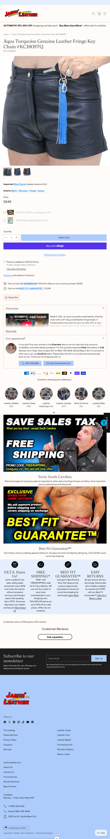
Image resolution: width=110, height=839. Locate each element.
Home (5, 34)
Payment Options (65, 749)
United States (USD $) (17, 828)
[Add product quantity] (16, 238)
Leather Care (63, 735)
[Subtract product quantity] (6, 238)
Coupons (7, 744)
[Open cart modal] (99, 13)
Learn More (73, 595)
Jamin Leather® (27, 833)
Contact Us (8, 772)
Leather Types (64, 730)
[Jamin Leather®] (21, 13)
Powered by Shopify (44, 833)
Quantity (7, 231)
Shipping (7, 275)
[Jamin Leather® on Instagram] (18, 722)
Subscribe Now (10, 735)
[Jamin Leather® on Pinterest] (14, 722)
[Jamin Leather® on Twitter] (9, 722)
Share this (13, 297)
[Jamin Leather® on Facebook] (5, 722)
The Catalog (9, 730)
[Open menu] (105, 13)
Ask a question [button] (55, 637)
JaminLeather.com (12, 762)
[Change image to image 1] (7, 172)
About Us (7, 767)
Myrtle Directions (11, 781)
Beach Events (9, 786)
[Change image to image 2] (17, 172)
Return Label (63, 754)
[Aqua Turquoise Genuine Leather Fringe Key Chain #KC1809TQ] (55, 111)
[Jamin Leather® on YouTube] (28, 722)
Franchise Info (10, 777)
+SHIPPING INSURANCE (28, 220)
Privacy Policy (9, 740)
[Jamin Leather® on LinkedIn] (32, 722)
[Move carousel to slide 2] (56, 412)
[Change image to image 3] (27, 172)
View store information (16, 269)
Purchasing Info (64, 744)
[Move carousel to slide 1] (53, 412)
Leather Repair (64, 740)
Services (7, 749)
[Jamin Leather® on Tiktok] (23, 722)
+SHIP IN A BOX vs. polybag (29, 212)
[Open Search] (93, 13)
